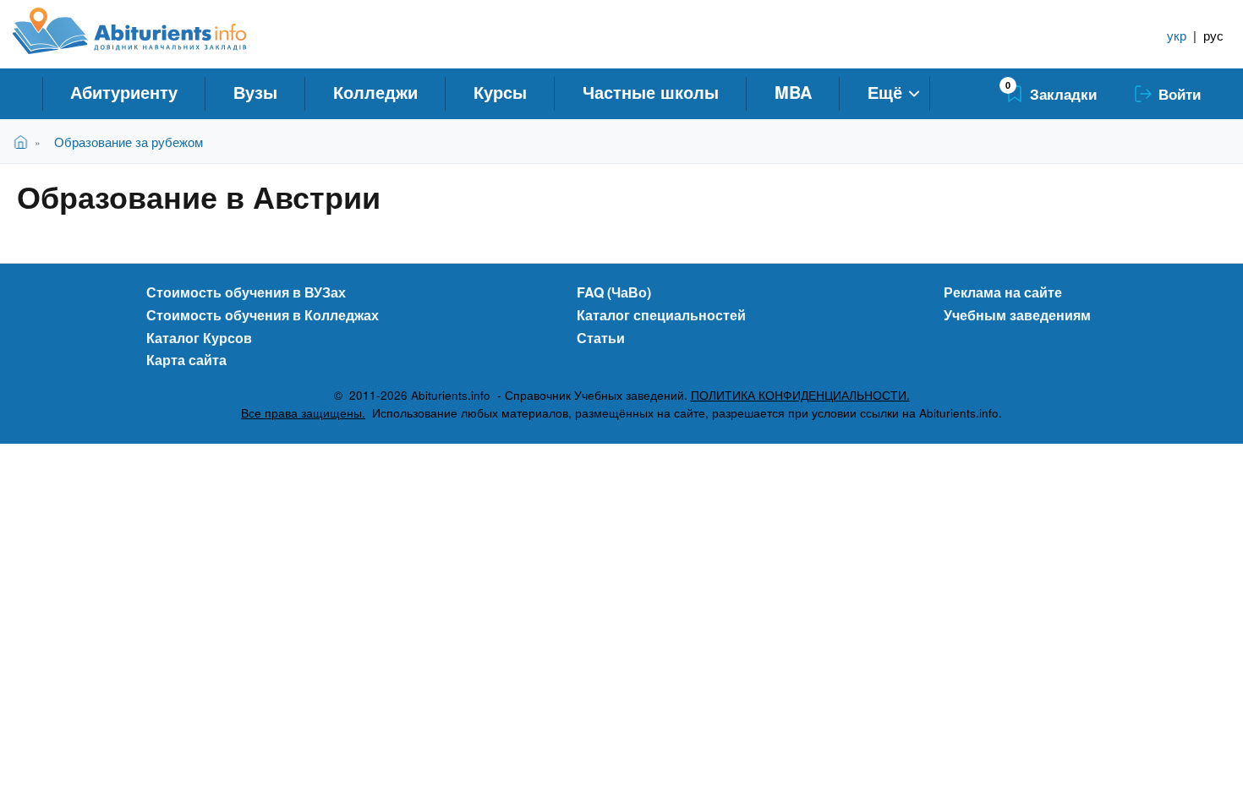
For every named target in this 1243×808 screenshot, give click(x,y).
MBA (793, 91)
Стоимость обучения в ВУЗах (246, 292)
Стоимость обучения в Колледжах (262, 315)
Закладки (1063, 94)
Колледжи (375, 91)
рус (1213, 35)
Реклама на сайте (1003, 292)
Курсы (500, 91)
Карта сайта (186, 359)
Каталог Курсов (199, 337)
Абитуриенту (124, 91)
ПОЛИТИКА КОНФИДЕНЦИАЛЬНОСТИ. (800, 395)
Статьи (601, 337)
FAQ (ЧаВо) (614, 292)
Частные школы (651, 91)
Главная (24, 141)
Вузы (255, 91)
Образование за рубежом (128, 141)
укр (1176, 35)
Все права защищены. (303, 413)
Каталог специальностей (661, 315)
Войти (1179, 94)
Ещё (885, 91)
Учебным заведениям (1017, 315)
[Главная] (148, 31)
